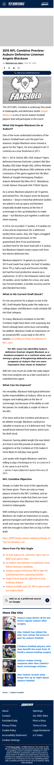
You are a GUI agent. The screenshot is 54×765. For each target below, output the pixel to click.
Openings (38, 710)
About (5, 710)
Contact (6, 715)
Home (5, 692)
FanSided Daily (10, 720)
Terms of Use (40, 725)
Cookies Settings (11, 740)
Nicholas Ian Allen (14, 63)
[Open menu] (4, 4)
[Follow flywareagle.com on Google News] (47, 600)
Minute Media (15, 747)
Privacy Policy (9, 725)
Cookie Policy (9, 730)
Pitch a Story (39, 720)
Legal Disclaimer (41, 730)
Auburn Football (17, 692)
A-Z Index (38, 735)
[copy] (18, 68)
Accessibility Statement (14, 735)
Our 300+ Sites (40, 715)
